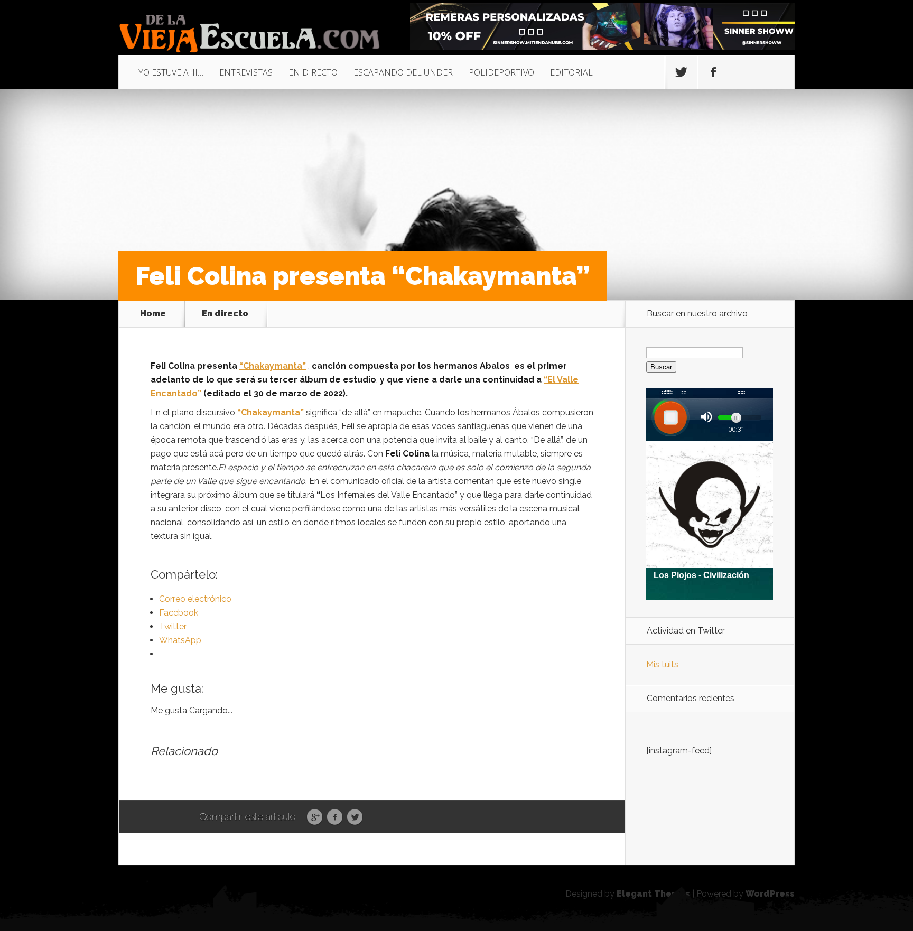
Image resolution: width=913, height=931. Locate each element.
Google (314, 817)
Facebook (335, 817)
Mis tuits (662, 664)
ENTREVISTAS (246, 72)
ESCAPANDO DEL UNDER (403, 72)
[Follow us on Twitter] (681, 72)
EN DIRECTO (313, 72)
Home (153, 314)
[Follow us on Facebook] (713, 72)
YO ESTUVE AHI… (170, 72)
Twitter (355, 817)
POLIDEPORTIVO (501, 72)
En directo (225, 314)
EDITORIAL (571, 72)
